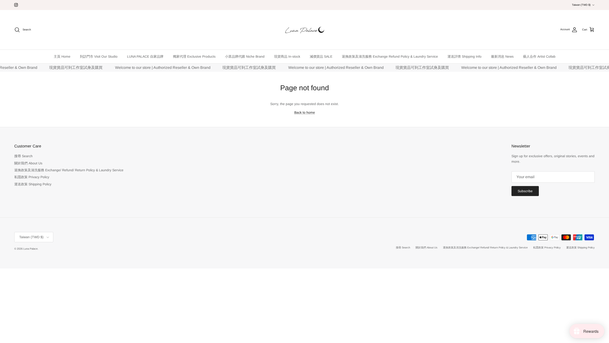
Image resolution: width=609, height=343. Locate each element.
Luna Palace (30, 248)
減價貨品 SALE (321, 56)
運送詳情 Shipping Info (464, 56)
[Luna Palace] (304, 30)
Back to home (304, 112)
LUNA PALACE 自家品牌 (145, 56)
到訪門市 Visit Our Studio (99, 56)
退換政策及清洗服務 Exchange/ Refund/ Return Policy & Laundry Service (68, 170)
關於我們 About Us (28, 163)
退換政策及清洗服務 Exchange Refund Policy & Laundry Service (390, 56)
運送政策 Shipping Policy (32, 184)
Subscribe (525, 191)
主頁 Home (62, 56)
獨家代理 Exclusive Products (194, 56)
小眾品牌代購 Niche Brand (245, 56)
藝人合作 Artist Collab (539, 56)
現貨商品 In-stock (287, 56)
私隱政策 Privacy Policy (31, 177)
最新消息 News (502, 56)
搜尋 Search (23, 156)
